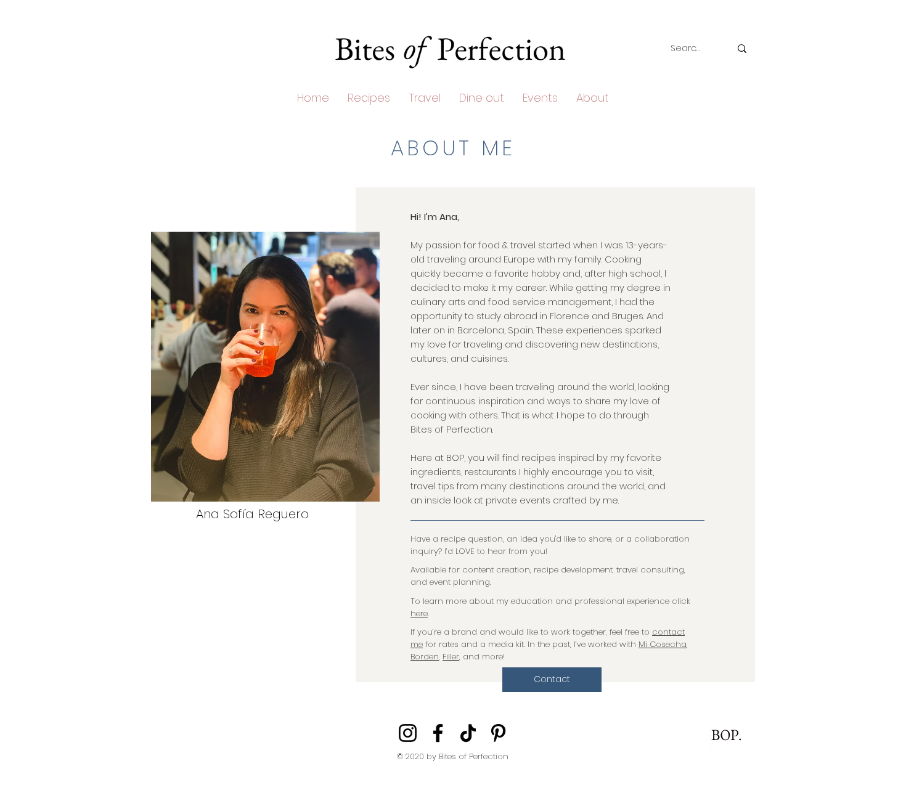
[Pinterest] (498, 733)
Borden (424, 656)
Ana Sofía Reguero (252, 514)
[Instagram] (408, 733)
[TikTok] (468, 733)
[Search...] (742, 49)
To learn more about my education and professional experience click (550, 601)
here (419, 613)
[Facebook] (438, 733)
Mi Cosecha (663, 644)
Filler (451, 656)
